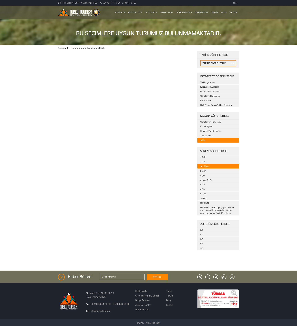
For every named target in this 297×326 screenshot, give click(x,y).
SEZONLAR (150, 12)
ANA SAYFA (120, 12)
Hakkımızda (141, 290)
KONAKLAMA (166, 12)
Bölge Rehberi (142, 300)
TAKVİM (214, 12)
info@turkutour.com (101, 310)
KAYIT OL (157, 277)
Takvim (169, 295)
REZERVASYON (183, 12)
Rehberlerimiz (142, 309)
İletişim (169, 304)
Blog (168, 300)
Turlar (169, 290)
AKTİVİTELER (134, 12)
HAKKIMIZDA (201, 12)
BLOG (224, 12)
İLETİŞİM (233, 12)
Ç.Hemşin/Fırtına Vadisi (147, 295)
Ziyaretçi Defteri (143, 304)
